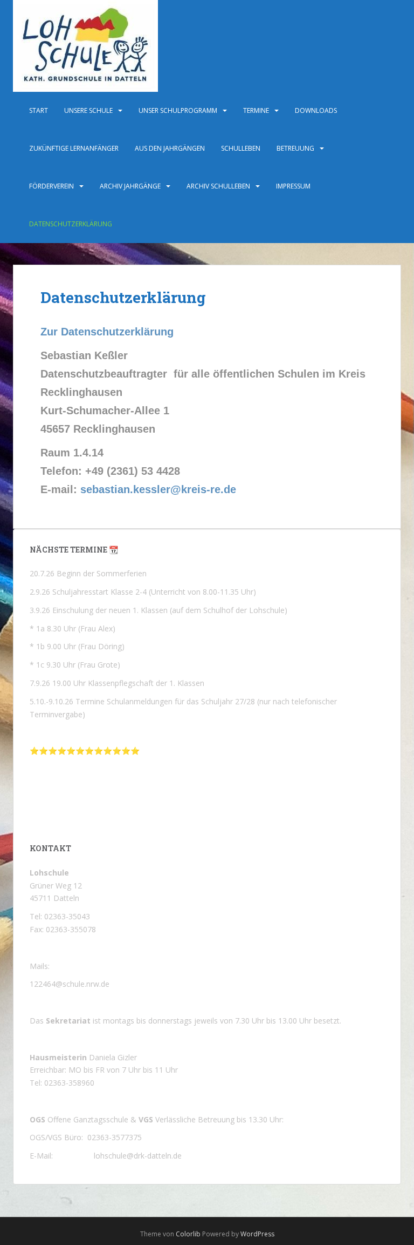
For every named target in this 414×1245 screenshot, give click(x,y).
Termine (256, 110)
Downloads (316, 110)
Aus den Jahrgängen (170, 148)
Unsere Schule (88, 110)
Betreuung (295, 148)
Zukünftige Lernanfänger (74, 148)
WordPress (257, 1234)
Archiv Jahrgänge (130, 186)
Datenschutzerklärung (70, 223)
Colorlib (188, 1234)
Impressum (293, 186)
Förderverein (51, 186)
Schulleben (240, 148)
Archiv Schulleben (218, 186)
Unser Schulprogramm (178, 110)
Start (38, 110)
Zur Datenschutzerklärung (107, 332)
